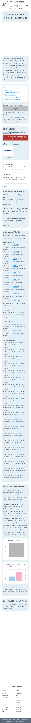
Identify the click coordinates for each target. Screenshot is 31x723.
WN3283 (15, 426)
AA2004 (15, 266)
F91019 (15, 324)
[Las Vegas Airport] (4, 5)
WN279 (15, 370)
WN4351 (15, 433)
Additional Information (11, 92)
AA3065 (15, 301)
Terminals (5, 704)
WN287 (15, 377)
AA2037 (15, 280)
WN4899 (15, 461)
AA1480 (15, 252)
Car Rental (19, 707)
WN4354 (15, 447)
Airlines (18, 690)
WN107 (15, 342)
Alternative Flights (10, 95)
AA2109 (15, 294)
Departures (5, 695)
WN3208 (15, 405)
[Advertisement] (15, 39)
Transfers (18, 702)
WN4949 (15, 468)
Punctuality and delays (11, 97)
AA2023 (15, 273)
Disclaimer (18, 719)
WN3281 (15, 419)
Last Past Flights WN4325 (12, 99)
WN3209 (15, 412)
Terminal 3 (5, 709)
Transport (18, 693)
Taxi (17, 697)
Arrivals (4, 693)
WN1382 (15, 349)
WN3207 (15, 398)
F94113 (15, 331)
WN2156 (15, 356)
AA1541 (15, 259)
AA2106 (15, 287)
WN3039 (15, 391)
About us (27, 719)
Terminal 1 (5, 707)
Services (18, 711)
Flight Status (8, 90)
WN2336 (15, 363)
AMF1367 (15, 312)
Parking (18, 704)
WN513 (15, 475)
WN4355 (15, 454)
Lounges (18, 714)
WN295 (15, 384)
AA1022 (15, 245)
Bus (17, 695)
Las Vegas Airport (15, 2)
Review (4, 711)
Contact (23, 719)
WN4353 (15, 440)
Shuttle (18, 700)
